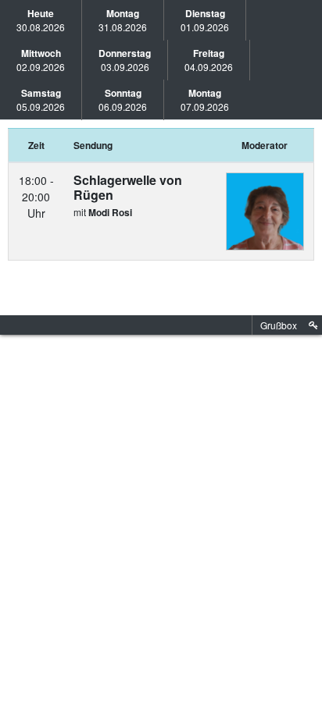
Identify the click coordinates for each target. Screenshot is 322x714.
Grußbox (278, 325)
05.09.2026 (40, 99)
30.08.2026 (40, 20)
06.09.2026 (122, 99)
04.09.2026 (208, 59)
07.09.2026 (205, 99)
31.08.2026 (122, 20)
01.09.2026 (205, 20)
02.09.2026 (40, 59)
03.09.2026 (124, 59)
